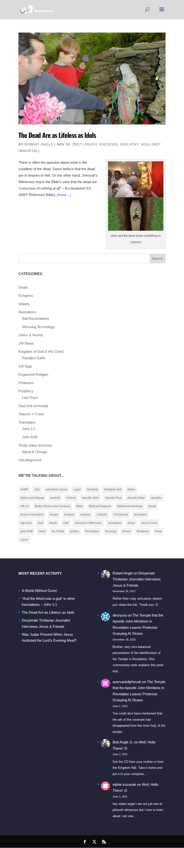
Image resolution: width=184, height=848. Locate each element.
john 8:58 (26, 531)
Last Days (30, 397)
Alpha (131, 489)
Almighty (92, 489)
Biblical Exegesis (100, 506)
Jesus (131, 523)
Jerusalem (114, 523)
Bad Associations (35, 318)
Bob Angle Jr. (123, 742)
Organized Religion (33, 374)
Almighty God (112, 489)
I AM (66, 523)
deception (140, 514)
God (40, 523)
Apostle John (90, 498)
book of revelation (32, 514)
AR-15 (24, 506)
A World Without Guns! (39, 591)
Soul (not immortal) (33, 406)
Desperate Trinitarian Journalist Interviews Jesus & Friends (137, 579)
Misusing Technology (38, 327)
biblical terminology (130, 506)
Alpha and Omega (32, 498)
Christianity (120, 514)
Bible (79, 506)
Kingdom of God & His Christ (41, 351)
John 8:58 (29, 437)
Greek (53, 523)
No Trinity (58, 531)
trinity (158, 531)
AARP (24, 489)
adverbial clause (56, 489)
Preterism (26, 383)
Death (91, 144)
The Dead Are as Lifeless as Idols (57, 135)
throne (126, 531)
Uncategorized (29, 460)
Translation (26, 422)
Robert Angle (38, 144)
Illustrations (27, 312)
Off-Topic (25, 366)
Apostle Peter (136, 498)
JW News (26, 343)
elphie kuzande (124, 784)
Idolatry (129, 144)
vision (24, 539)
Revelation (92, 531)
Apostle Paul (113, 498)
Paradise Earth (33, 358)
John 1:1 (28, 429)
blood (152, 506)
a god (77, 489)
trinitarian (143, 531)
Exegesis (108, 144)
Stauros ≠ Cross (31, 414)
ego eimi (26, 523)
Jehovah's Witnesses (88, 523)
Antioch (71, 498)
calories (85, 514)
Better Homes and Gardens (52, 506)
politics (74, 531)
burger (54, 514)
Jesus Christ (149, 523)
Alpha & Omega (34, 452)
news (42, 531)
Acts (37, 489)
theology (110, 531)
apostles (156, 498)
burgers (69, 514)
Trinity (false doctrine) (35, 445)
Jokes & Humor (30, 335)
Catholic (102, 514)
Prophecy (26, 391)
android (55, 498)
